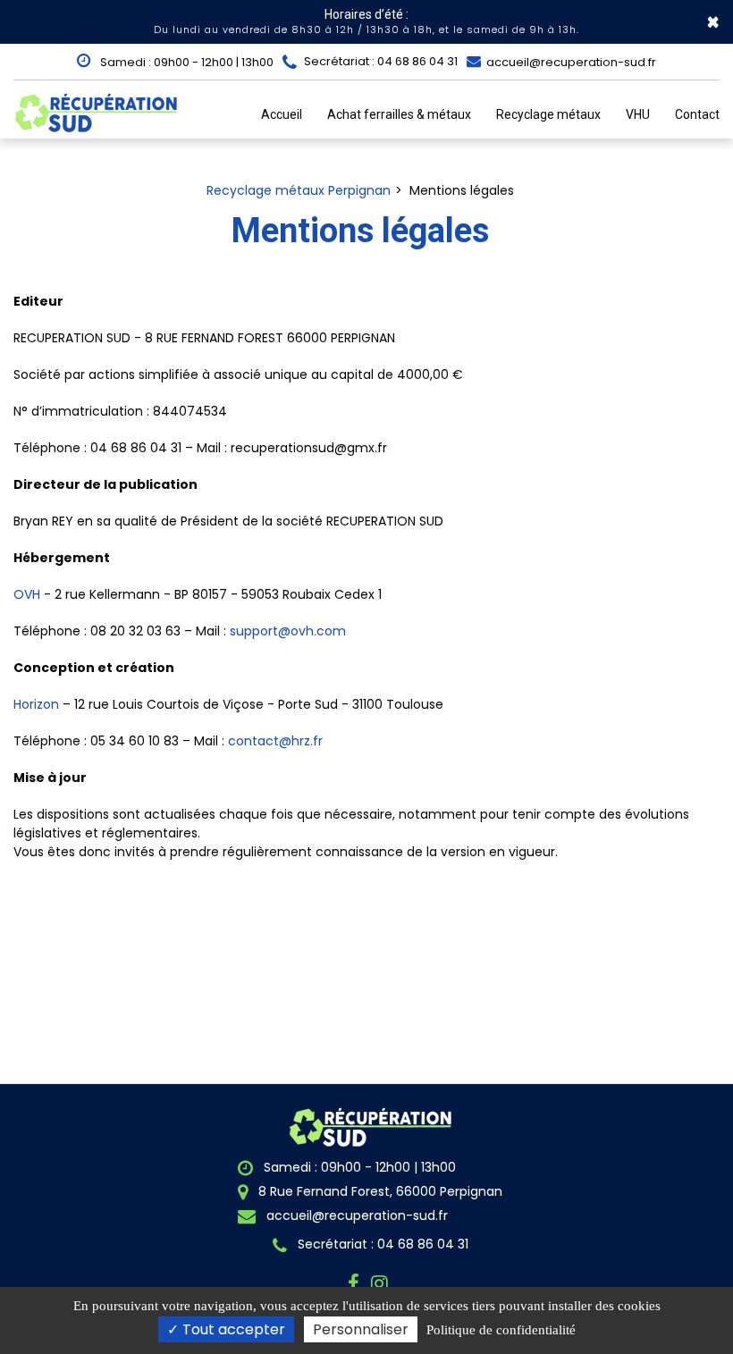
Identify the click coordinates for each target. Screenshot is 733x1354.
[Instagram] (382, 1284)
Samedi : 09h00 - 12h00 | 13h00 (185, 62)
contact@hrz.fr (275, 741)
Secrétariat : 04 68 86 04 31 (381, 1244)
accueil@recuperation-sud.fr (570, 62)
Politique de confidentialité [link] (501, 1330)
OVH (26, 594)
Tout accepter (232, 1329)
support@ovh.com (288, 631)
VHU (638, 114)
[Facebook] (356, 1284)
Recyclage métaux (548, 114)
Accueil (281, 114)
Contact (697, 114)
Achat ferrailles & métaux (399, 114)
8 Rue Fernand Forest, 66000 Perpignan (378, 1191)
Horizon (36, 704)
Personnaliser (361, 1329)
